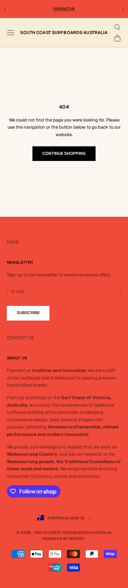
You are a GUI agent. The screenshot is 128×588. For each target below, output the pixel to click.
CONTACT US (20, 338)
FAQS (12, 242)
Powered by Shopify (64, 538)
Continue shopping (64, 153)
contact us (64, 8)
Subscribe (28, 312)
